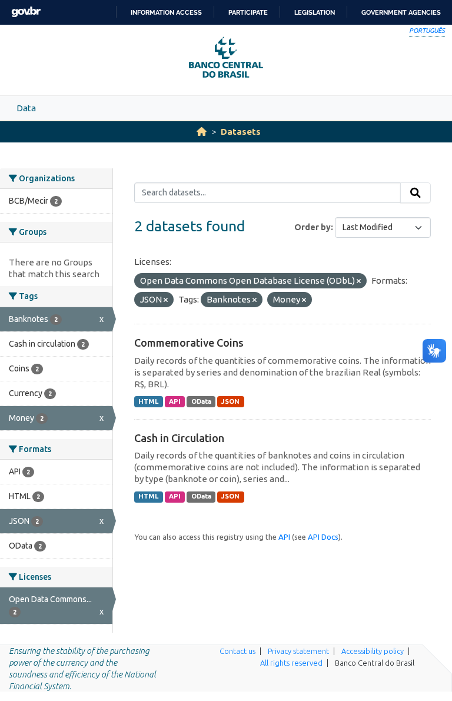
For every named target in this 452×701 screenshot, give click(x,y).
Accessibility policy (372, 651)
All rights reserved (291, 663)
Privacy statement (298, 651)
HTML (148, 401)
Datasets (241, 132)
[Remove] (359, 281)
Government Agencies (401, 12)
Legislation (314, 12)
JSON (230, 401)
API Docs (323, 537)
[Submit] (415, 193)
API (175, 401)
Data (26, 108)
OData (201, 401)
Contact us (237, 651)
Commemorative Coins (189, 342)
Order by (312, 227)
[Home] (202, 132)
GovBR (26, 12)
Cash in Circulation (179, 438)
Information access (166, 12)
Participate (248, 12)
